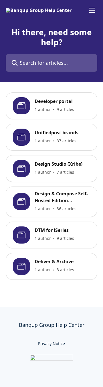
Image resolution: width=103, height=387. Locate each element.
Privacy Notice (51, 343)
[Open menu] (92, 10)
